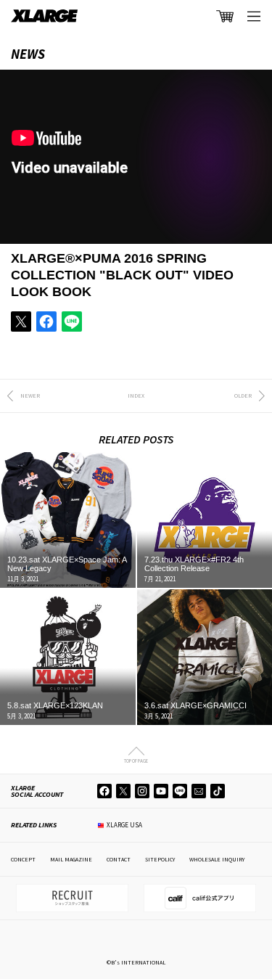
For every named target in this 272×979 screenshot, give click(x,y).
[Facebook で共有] (46, 321)
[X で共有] (21, 321)
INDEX (136, 395)
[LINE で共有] (72, 321)
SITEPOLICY (160, 859)
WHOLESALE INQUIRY (216, 859)
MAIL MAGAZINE (71, 859)
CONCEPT (23, 859)
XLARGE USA (124, 825)
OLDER (243, 395)
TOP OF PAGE (136, 760)
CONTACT (119, 859)
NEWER (30, 395)
